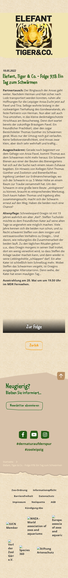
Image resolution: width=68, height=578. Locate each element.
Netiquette (38, 502)
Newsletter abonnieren (24, 406)
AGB (53, 502)
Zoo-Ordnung (19, 490)
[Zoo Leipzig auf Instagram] (45, 435)
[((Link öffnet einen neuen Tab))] (34, 312)
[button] (61, 562)
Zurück (34, 345)
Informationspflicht (44, 490)
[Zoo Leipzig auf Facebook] (23, 435)
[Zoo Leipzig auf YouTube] (34, 435)
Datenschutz (46, 496)
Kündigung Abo (34, 508)
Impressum (19, 502)
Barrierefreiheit (23, 496)
